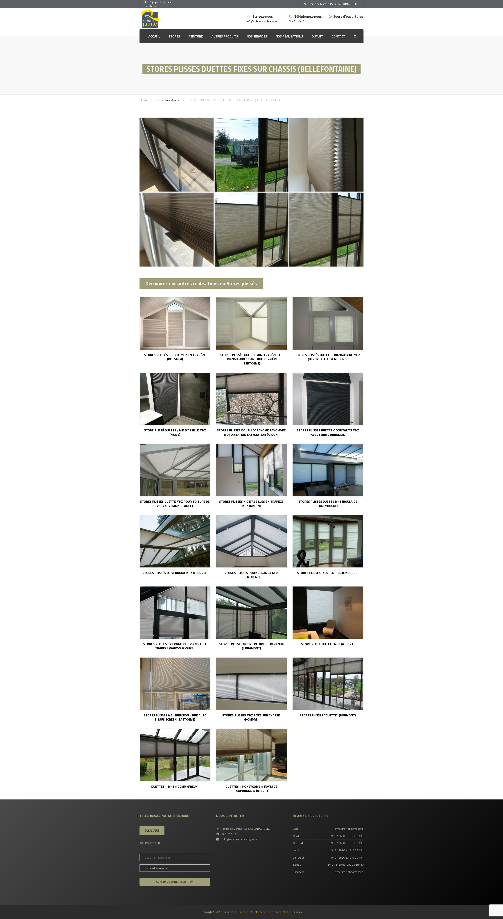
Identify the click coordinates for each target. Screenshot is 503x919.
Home (144, 100)
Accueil (154, 36)
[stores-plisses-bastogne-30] (177, 230)
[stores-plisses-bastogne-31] (252, 230)
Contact (338, 36)
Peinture (196, 36)
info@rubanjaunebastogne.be (264, 21)
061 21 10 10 (296, 21)
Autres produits (224, 36)
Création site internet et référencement (262, 912)
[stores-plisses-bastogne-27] (177, 155)
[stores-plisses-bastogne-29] (326, 155)
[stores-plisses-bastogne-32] (326, 230)
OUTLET (317, 36)
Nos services (257, 36)
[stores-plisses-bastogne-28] (252, 155)
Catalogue (152, 830)
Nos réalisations (289, 36)
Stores (174, 36)
